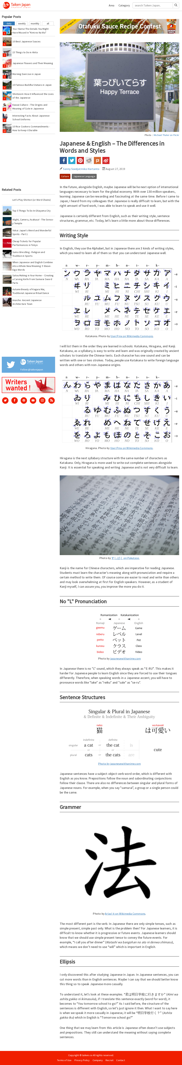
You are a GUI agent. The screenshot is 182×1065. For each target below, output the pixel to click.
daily (9, 23)
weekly (22, 23)
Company (98, 1060)
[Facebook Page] (14, 400)
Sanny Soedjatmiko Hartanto (81, 169)
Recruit (109, 1060)
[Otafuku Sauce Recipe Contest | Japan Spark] (119, 26)
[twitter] (5, 400)
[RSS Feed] (51, 400)
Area (111, 5)
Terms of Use (64, 1060)
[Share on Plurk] (97, 160)
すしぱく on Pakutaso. (125, 558)
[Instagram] (42, 400)
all (48, 23)
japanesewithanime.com (125, 658)
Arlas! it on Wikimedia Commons (125, 913)
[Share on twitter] (71, 160)
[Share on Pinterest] (80, 160)
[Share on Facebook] (63, 160)
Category (124, 5)
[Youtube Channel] (33, 400)
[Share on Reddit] (88, 160)
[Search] (176, 5)
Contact (120, 1060)
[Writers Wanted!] (28, 384)
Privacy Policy (82, 1060)
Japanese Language (84, 176)
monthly (35, 23)
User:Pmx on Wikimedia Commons (131, 336)
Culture (65, 176)
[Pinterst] (24, 400)
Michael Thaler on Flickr (166, 135)
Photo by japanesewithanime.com (119, 763)
